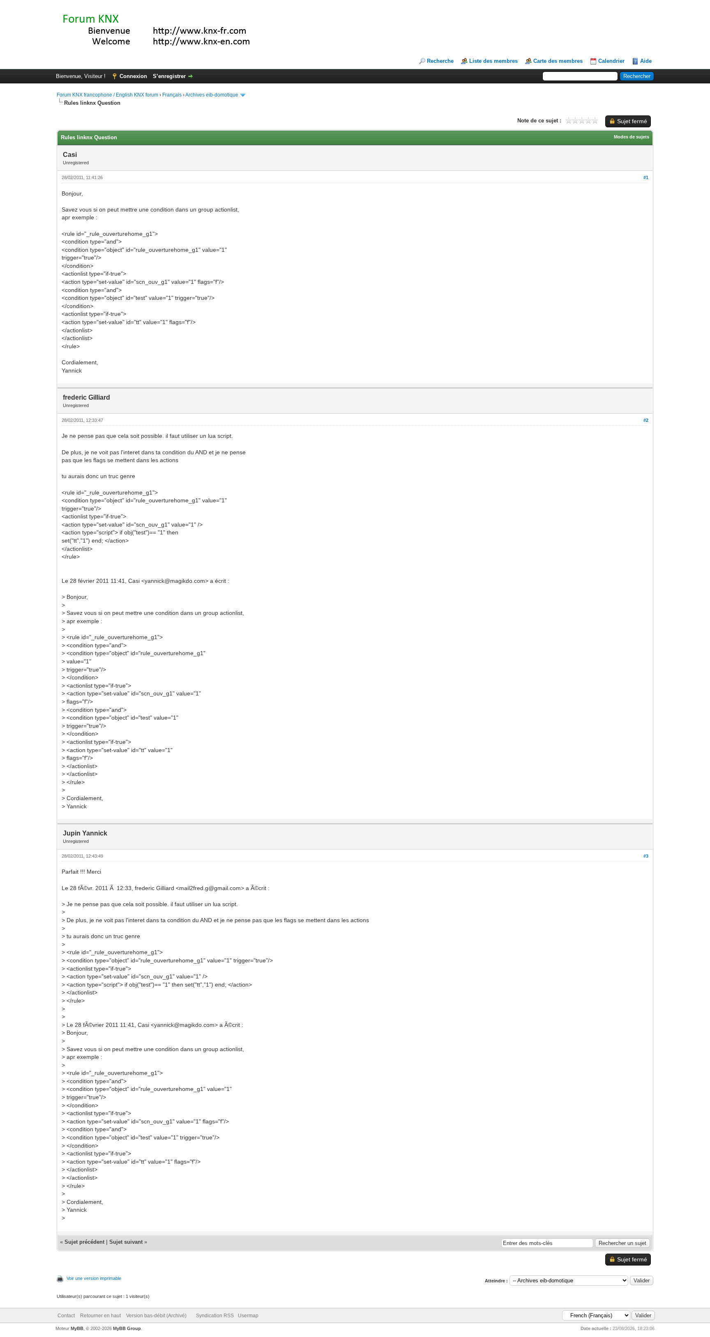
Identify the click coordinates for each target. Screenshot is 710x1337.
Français (172, 95)
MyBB (77, 1328)
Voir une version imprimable (94, 1278)
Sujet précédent (84, 1242)
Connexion (133, 76)
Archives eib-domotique (211, 95)
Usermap (248, 1316)
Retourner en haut (100, 1316)
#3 (645, 856)
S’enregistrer (169, 76)
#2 (645, 420)
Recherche (440, 61)
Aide (646, 61)
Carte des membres (558, 61)
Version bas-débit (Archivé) (156, 1316)
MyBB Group (127, 1328)
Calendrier (611, 61)
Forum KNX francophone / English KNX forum (107, 95)
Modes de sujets (631, 136)
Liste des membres (493, 61)
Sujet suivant (126, 1242)
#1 (645, 177)
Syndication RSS (215, 1316)
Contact (66, 1316)
